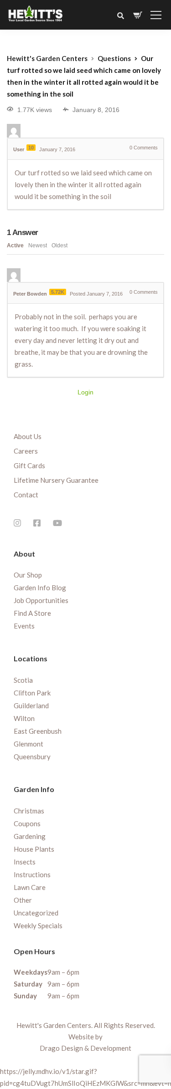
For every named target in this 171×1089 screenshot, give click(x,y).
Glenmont (28, 744)
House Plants (34, 849)
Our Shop (28, 575)
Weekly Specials (38, 925)
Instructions (32, 874)
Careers (26, 451)
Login (85, 392)
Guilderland (31, 705)
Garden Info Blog (40, 587)
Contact (26, 495)
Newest (37, 245)
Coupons (27, 823)
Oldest (59, 245)
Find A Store (32, 613)
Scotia (23, 680)
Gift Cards (29, 465)
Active (15, 245)
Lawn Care (30, 887)
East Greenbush (38, 731)
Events (24, 626)
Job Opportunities (41, 600)
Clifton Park (32, 693)
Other (23, 900)
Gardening (30, 836)
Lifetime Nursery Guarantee (56, 480)
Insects (25, 862)
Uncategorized (36, 913)
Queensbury (32, 756)
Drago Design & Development (85, 1048)
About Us (27, 436)
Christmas (29, 811)
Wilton (24, 718)
